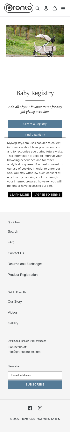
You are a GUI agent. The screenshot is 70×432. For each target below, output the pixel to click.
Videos (13, 312)
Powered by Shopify (48, 418)
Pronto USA (27, 418)
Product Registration (23, 275)
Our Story (15, 301)
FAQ (11, 242)
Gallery (13, 323)
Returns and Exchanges (25, 264)
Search (13, 231)
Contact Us (16, 253)
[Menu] (63, 8)
